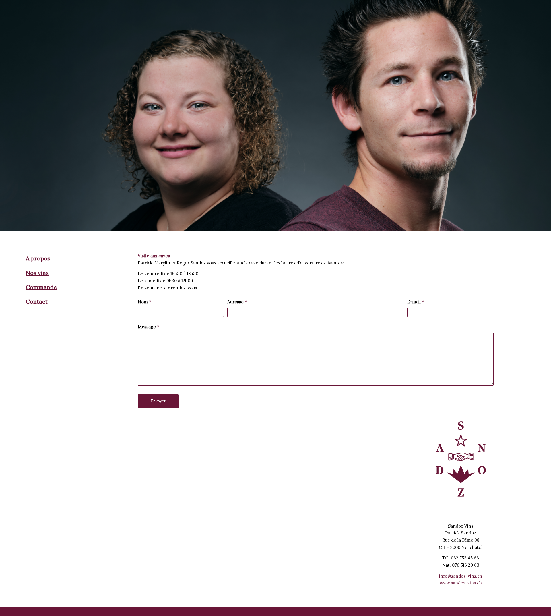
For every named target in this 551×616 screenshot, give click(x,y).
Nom (144, 301)
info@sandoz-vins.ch (460, 576)
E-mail (415, 301)
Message (148, 326)
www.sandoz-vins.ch (461, 583)
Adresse (237, 301)
